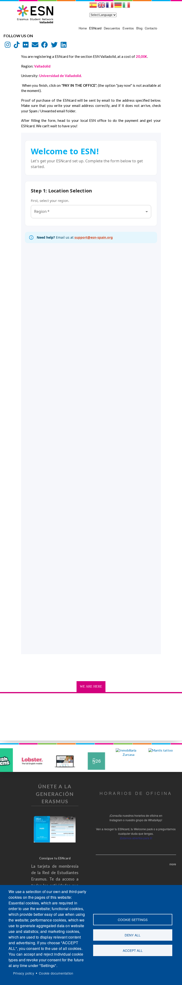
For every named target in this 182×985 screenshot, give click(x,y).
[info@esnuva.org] (35, 46)
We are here (91, 686)
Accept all (133, 950)
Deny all (133, 935)
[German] (118, 7)
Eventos (128, 28)
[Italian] (126, 7)
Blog (139, 28)
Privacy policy (23, 973)
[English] (101, 7)
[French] (110, 7)
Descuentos (112, 28)
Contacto (151, 28)
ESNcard (95, 28)
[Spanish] (93, 7)
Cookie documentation (56, 973)
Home (83, 28)
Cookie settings (133, 919)
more (172, 864)
